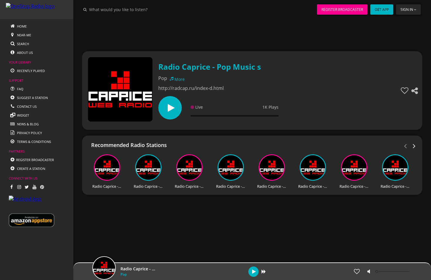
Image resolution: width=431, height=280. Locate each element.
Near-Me (23, 35)
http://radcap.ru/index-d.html (191, 88)
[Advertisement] (252, 32)
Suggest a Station (32, 97)
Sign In (407, 9)
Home (21, 26)
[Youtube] (34, 186)
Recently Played (30, 71)
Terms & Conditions (33, 141)
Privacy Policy (29, 133)
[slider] (393, 271)
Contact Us (26, 106)
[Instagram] (19, 186)
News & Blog (27, 124)
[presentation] (414, 146)
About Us (24, 52)
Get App (382, 9)
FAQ (19, 89)
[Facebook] (11, 186)
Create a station (30, 168)
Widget (22, 115)
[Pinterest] (42, 186)
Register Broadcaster (342, 9)
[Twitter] (26, 186)
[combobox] (136, 9)
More (179, 79)
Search (22, 44)
